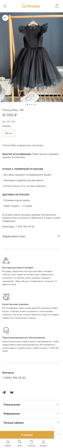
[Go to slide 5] (35, 104)
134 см (8, 133)
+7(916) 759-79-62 (14, 377)
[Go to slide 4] (33, 104)
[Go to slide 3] (31, 104)
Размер (6, 126)
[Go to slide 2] (29, 104)
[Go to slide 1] (27, 104)
